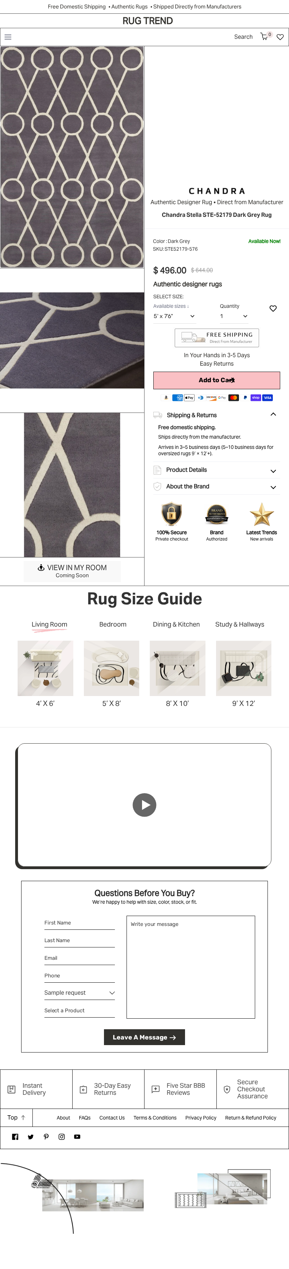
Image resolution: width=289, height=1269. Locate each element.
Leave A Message (140, 1037)
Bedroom (113, 624)
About (63, 1118)
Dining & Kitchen (176, 624)
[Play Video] (144, 805)
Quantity (229, 306)
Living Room (49, 624)
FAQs (85, 1118)
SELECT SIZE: (169, 296)
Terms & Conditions (155, 1118)
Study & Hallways (239, 624)
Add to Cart (217, 380)
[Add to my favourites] (273, 308)
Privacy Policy (200, 1118)
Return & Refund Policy (250, 1118)
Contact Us (112, 1118)
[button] (7, 37)
